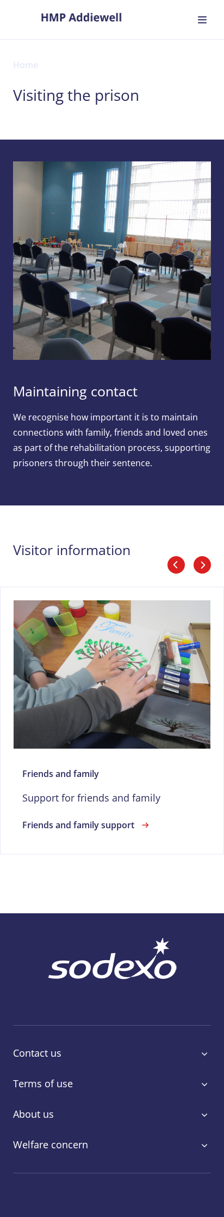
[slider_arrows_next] (202, 565)
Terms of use (43, 1084)
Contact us (37, 1053)
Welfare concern (50, 1145)
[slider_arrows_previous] (176, 565)
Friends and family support (78, 825)
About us (33, 1114)
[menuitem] (81, 20)
